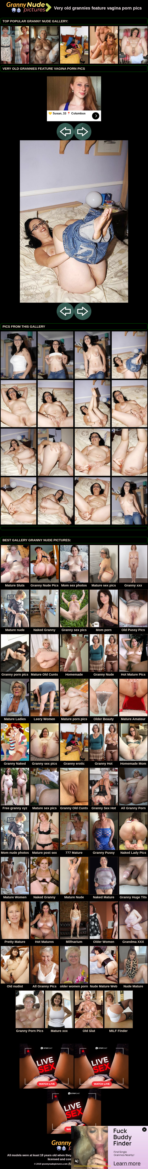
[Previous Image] (65, 139)
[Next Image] (82, 139)
